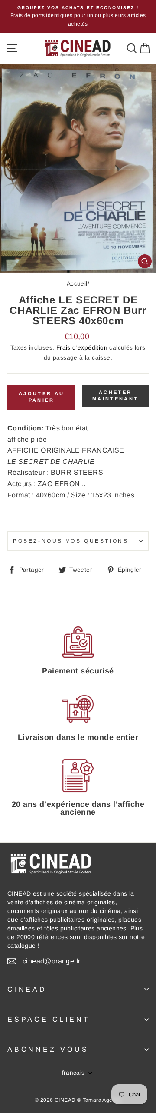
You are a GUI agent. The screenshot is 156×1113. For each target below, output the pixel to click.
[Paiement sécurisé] (78, 642)
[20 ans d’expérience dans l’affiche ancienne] (78, 776)
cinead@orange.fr (51, 961)
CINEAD (27, 989)
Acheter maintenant (115, 396)
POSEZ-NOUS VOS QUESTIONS (70, 541)
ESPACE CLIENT (48, 1019)
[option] (78, 16)
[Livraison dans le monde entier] (78, 709)
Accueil (77, 283)
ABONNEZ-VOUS (48, 1049)
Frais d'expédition (81, 347)
